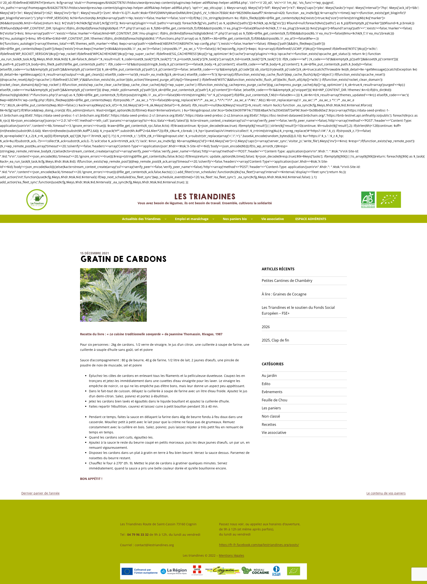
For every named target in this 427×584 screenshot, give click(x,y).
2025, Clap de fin (275, 340)
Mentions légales (231, 555)
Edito (266, 383)
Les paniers (271, 408)
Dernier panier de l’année (40, 493)
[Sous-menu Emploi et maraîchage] (213, 219)
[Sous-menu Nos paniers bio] (252, 219)
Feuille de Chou (274, 400)
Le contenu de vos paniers (386, 493)
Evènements (272, 391)
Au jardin (269, 375)
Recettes (269, 424)
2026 (266, 326)
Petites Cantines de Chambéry (287, 280)
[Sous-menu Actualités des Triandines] (166, 219)
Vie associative (274, 432)
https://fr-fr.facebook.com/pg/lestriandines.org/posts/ (259, 545)
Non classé (271, 416)
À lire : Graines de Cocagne (284, 294)
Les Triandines (204, 197)
